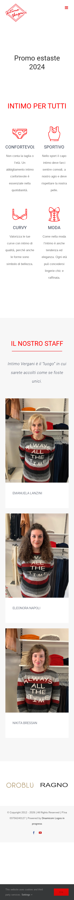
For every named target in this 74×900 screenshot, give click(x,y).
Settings (26, 894)
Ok (61, 892)
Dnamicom (48, 818)
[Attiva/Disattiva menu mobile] (67, 8)
